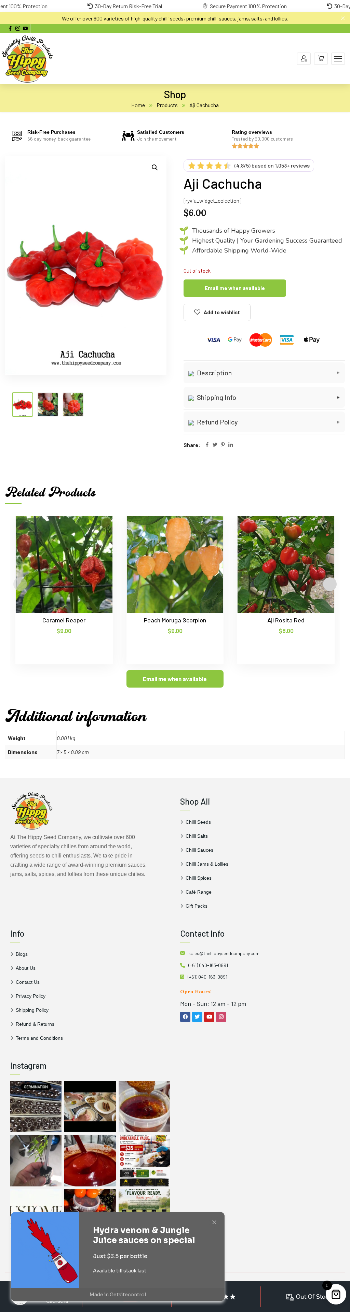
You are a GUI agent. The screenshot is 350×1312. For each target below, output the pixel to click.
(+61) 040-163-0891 (208, 965)
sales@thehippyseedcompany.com (223, 953)
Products (167, 105)
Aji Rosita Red (286, 620)
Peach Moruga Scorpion (175, 620)
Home (138, 105)
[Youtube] (209, 1017)
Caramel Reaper (63, 620)
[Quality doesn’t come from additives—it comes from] (90, 1160)
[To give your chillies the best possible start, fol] (36, 1160)
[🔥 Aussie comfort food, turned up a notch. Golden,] (90, 1106)
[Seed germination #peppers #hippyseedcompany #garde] (36, 1106)
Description (214, 373)
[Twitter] (215, 445)
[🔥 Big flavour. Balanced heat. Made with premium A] (144, 1106)
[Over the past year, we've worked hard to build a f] (144, 1160)
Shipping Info (216, 397)
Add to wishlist (222, 312)
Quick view (94, 547)
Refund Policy (217, 422)
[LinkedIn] (230, 445)
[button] (155, 167)
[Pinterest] (222, 445)
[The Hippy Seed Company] (27, 58)
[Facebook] (207, 445)
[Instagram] (221, 1017)
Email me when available (235, 288)
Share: (192, 445)
